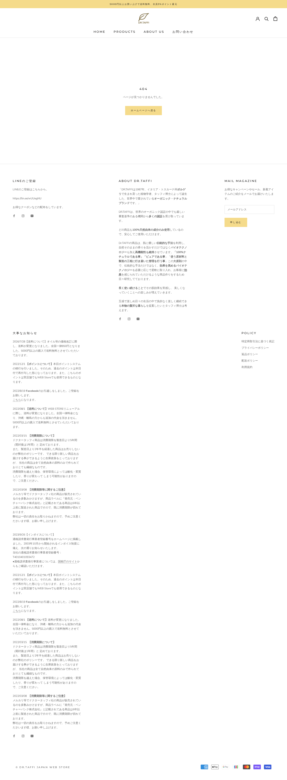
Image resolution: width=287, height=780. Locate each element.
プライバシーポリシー (255, 348)
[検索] (267, 19)
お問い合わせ (182, 32)
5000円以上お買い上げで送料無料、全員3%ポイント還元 (143, 4)
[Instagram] (23, 215)
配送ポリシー (250, 361)
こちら (17, 400)
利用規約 (247, 367)
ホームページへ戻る (143, 110)
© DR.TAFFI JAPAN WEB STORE (43, 767)
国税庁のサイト (67, 561)
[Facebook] (14, 215)
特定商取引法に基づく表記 (258, 341)
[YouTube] (32, 215)
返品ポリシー (250, 354)
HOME (99, 32)
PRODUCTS (124, 32)
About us (154, 32)
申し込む (236, 222)
